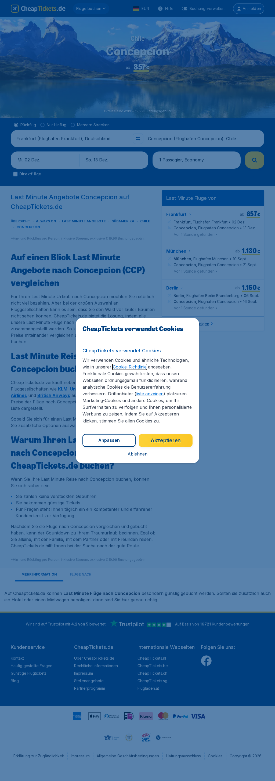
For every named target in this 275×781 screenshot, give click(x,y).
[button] (137, 454)
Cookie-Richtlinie (130, 367)
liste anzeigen (150, 393)
